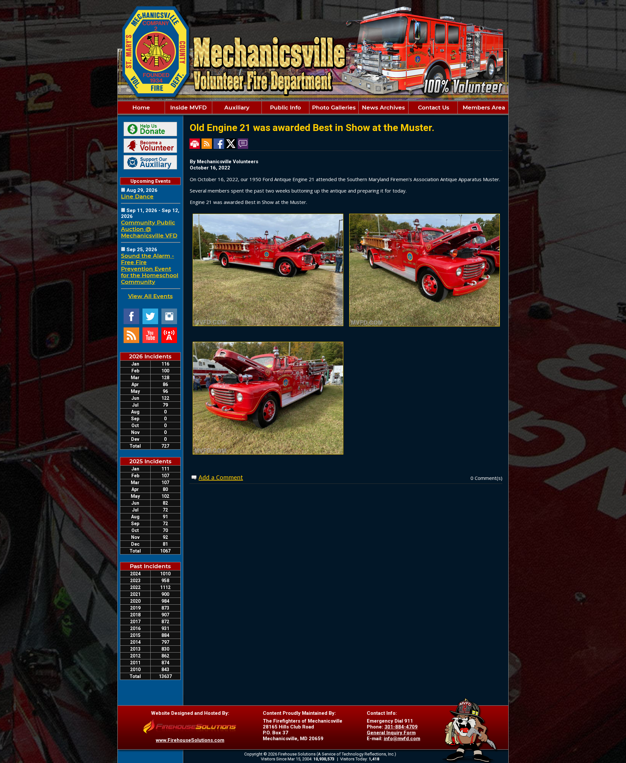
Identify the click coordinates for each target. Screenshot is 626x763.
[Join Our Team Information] (150, 145)
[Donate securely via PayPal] (150, 129)
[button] (188, 107)
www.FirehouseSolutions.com (190, 740)
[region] (313, 107)
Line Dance (137, 196)
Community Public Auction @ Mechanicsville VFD (149, 229)
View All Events (150, 296)
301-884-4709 (401, 727)
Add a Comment (221, 478)
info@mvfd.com (402, 738)
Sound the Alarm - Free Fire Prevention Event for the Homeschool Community (149, 268)
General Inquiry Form (391, 733)
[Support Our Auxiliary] (150, 162)
